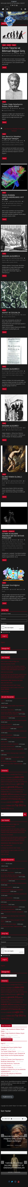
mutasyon (7, 144)
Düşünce (13, 260)
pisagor (19, 544)
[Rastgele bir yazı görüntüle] (25, 9)
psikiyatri (4, 546)
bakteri (4, 777)
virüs (11, 808)
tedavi (10, 805)
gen (20, 784)
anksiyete (8, 774)
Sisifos (19, 483)
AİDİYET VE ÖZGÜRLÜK (11, 312)
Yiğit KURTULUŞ (14, 108)
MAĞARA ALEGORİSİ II (10, 369)
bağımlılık (10, 542)
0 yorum (24, 53)
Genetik (9, 45)
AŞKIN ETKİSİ (4, 741)
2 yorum (22, 108)
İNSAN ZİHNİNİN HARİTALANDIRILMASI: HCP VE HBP (13, 197)
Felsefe (14, 55)
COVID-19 (18, 781)
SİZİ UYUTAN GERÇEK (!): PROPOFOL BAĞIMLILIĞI (14, 731)
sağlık (18, 801)
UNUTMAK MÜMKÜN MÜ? (7, 746)
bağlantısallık (10, 203)
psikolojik (13, 546)
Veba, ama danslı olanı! (6, 682)
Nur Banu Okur (16, 314)
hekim (11, 791)
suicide (14, 548)
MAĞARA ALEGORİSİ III (11, 256)
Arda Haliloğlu (16, 53)
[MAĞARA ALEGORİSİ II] (14, 338)
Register (3, 642)
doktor (3, 784)
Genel (4, 45)
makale (22, 55)
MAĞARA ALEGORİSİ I (10, 426)
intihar (7, 544)
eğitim (17, 373)
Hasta (21, 789)
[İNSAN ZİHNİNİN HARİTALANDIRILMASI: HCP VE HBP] (14, 165)
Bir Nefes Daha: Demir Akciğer (8, 761)
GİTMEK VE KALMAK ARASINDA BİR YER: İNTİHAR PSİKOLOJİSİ (13, 535)
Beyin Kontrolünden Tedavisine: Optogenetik (12, 749)
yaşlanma (21, 144)
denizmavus (14, 540)
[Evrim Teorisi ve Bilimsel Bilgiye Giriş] (14, 27)
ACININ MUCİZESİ (6, 1037)
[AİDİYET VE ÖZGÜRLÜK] (14, 282)
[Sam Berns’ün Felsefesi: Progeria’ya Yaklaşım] (14, 129)
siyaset (11, 262)
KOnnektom (13, 205)
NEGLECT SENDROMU (6, 735)
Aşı (21, 774)
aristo (6, 542)
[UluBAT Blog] (3, 9)
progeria (12, 144)
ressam (5, 802)
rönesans (10, 548)
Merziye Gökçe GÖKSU (16, 201)
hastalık (4, 792)
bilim (4, 55)
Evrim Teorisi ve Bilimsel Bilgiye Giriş (13, 49)
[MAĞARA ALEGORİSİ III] (14, 226)
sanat (10, 802)
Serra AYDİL (14, 589)
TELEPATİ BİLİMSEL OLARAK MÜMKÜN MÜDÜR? (13, 737)
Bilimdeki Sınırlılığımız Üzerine (11, 586)
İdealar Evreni (8, 375)
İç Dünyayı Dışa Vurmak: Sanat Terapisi (10, 685)
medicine (19, 205)
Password (3, 618)
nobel (5, 796)
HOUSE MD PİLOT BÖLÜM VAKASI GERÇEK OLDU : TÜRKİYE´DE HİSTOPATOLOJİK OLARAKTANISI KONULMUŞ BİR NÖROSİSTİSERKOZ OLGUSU (14, 676)
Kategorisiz (11, 531)
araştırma (15, 774)
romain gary (4, 548)
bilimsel (8, 55)
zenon (3, 550)
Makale (14, 45)
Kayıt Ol (3, 701)
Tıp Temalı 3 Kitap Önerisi (7, 709)
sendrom (17, 144)
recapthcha (3, 623)
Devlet (9, 260)
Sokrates (16, 262)
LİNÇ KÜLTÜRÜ (5, 691)
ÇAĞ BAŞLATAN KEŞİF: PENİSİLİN (9, 744)
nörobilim (4, 207)
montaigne (11, 544)
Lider (21, 260)
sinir (8, 207)
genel (4, 787)
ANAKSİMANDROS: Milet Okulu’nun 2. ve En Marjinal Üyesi (14, 1165)
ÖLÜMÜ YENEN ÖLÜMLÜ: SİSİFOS (12, 478)
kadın (14, 791)
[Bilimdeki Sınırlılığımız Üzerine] (14, 566)
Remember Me (6, 632)
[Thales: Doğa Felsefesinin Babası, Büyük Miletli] (14, 74)
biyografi (5, 110)
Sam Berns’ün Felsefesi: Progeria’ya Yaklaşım (11, 137)
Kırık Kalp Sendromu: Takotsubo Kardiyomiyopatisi (13, 720)
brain (15, 203)
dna (24, 781)
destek (21, 542)
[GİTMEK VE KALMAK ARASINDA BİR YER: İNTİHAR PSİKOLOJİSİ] (14, 503)
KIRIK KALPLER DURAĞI (7, 672)
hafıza (16, 789)
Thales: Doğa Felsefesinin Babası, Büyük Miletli (12, 105)
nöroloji (17, 796)
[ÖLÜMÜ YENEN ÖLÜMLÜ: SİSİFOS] (14, 446)
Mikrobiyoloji (16, 794)
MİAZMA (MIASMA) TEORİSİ (8, 664)
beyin (11, 777)
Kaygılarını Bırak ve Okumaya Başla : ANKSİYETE (13, 753)
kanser (20, 791)
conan (17, 542)
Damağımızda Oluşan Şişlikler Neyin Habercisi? (12, 705)
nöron (22, 796)
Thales (13, 110)
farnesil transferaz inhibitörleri (8, 142)
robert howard (19, 546)
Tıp (19, 805)
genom (12, 789)
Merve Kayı (14, 140)
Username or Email (5, 613)
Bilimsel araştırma (13, 779)
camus (14, 542)
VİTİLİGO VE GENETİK (6, 724)
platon (8, 262)
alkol (3, 542)
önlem (16, 544)
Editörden (5, 531)
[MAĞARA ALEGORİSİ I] (14, 395)
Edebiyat (12, 483)
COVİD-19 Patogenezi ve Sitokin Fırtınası (14, 1139)
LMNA (3, 144)
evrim (11, 55)
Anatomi (3, 774)
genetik (18, 55)
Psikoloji (13, 316)
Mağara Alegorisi (15, 375)
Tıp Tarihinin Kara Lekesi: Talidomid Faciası (11, 763)
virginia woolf (19, 548)
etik (9, 784)
